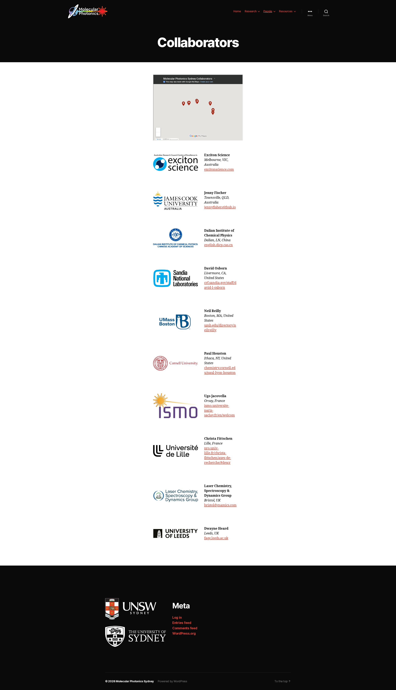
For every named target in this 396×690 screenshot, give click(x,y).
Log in (177, 617)
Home (237, 11)
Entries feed (181, 623)
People (267, 11)
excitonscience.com (219, 169)
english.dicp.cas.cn (218, 245)
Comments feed (184, 628)
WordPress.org (184, 633)
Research (250, 11)
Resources (286, 11)
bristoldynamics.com (220, 505)
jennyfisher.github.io (220, 207)
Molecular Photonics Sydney (135, 681)
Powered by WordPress (172, 681)
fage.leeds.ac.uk (216, 538)
